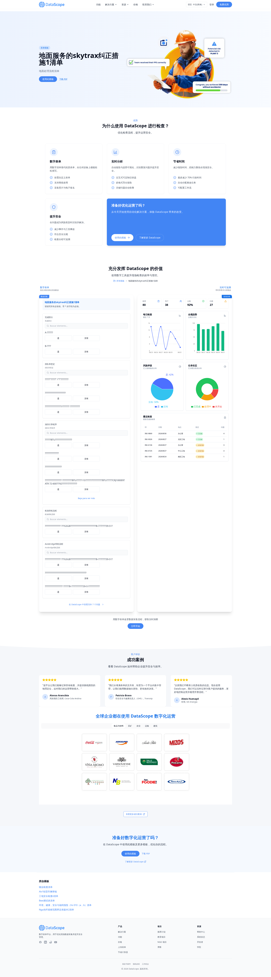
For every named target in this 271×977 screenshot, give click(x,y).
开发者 (200, 942)
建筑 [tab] (155, 725)
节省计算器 (123, 952)
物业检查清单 (46, 887)
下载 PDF (63, 79)
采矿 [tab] (130, 725)
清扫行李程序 (51, 424)
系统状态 (201, 937)
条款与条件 (126, 964)
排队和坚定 (50, 364)
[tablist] (135, 726)
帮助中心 (201, 931)
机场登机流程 (51, 510)
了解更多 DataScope (149, 237)
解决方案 (109, 4)
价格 (135, 4)
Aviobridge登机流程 (54, 544)
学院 (199, 947)
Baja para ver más (86, 498)
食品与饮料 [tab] (119, 725)
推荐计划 (161, 931)
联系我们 (146, 4)
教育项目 (161, 937)
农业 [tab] (138, 725)
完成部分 (49, 317)
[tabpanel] (135, 762)
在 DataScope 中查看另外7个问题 (84, 604)
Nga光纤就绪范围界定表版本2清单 (56, 909)
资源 (124, 4)
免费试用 (224, 4)
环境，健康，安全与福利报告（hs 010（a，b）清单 (65, 905)
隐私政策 (136, 964)
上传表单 (122, 947)
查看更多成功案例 (134, 814)
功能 (98, 4)
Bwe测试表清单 (47, 900)
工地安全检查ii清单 (48, 896)
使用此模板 (48, 79)
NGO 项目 (162, 942)
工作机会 (145, 964)
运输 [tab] (147, 725)
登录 (211, 4)
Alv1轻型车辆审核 (48, 891)
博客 (159, 947)
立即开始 (135, 626)
